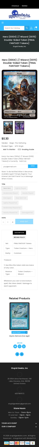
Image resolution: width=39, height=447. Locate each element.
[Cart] (36, 28)
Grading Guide (28, 149)
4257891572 (19, 393)
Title (3, 184)
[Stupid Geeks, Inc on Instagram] (19, 2)
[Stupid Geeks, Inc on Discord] (27, 2)
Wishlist (25, 6)
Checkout (15, 6)
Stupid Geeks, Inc (19, 46)
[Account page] (31, 28)
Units (4, 217)
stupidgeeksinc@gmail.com (19, 404)
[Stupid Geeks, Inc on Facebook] (11, 2)
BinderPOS (31, 438)
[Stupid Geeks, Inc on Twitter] (15, 2)
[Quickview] (15, 346)
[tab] (19, 233)
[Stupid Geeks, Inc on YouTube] (23, 2)
